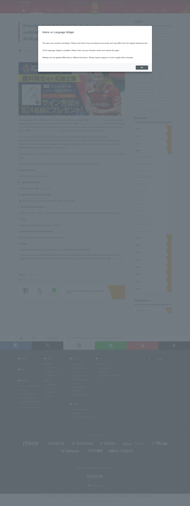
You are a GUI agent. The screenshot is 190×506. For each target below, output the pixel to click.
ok (142, 67)
